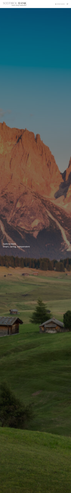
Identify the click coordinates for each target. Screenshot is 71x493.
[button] (67, 4)
